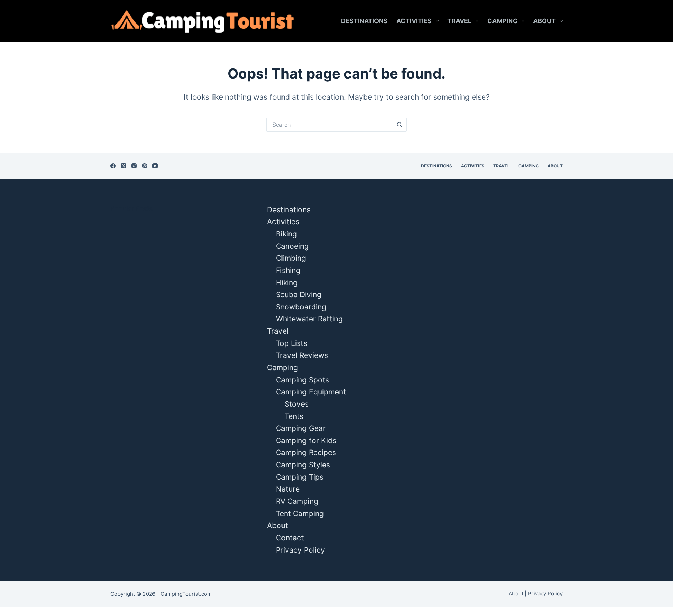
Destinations (364, 21)
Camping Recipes (306, 452)
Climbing (291, 258)
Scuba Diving (298, 294)
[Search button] (400, 125)
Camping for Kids (306, 440)
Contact (290, 537)
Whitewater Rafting (309, 318)
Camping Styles (303, 464)
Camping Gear (301, 428)
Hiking (287, 282)
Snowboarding (301, 306)
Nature (288, 489)
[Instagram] (134, 165)
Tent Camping (300, 513)
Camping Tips (300, 477)
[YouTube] (155, 165)
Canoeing (292, 246)
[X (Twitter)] (123, 165)
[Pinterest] (144, 165)
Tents (294, 416)
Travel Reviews (302, 355)
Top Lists (291, 343)
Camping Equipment (311, 391)
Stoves (297, 404)
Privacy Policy (300, 550)
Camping (502, 21)
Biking (286, 233)
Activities (414, 21)
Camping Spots (302, 379)
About (544, 21)
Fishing (288, 270)
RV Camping (297, 501)
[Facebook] (113, 165)
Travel (459, 21)
